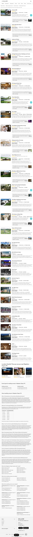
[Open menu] (2, 1)
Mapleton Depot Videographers (21, 471)
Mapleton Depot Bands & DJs (21, 467)
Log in (19, 522)
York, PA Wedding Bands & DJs (6, 489)
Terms (9, 534)
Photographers (7, 3)
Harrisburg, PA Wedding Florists (21, 510)
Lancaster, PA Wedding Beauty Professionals (23, 504)
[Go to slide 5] (7, 15)
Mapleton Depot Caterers (5, 472)
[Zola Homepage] (5, 1)
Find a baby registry (21, 525)
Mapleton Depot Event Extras (6, 467)
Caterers (16, 3)
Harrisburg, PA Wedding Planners (6, 502)
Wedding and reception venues (9, 5)
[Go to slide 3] (5, 15)
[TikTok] (24, 530)
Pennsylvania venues (16, 5)
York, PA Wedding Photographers (21, 490)
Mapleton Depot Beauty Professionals (7, 473)
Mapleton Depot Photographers (21, 472)
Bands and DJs (29, 3)
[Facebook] (18, 530)
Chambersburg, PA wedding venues (21, 480)
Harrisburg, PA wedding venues (6, 480)
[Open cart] (30, 1)
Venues (3, 3)
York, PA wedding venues (5, 481)
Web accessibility (21, 534)
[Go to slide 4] (6, 15)
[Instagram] (22, 530)
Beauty (22, 3)
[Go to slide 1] (4, 15)
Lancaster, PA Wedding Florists (21, 507)
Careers (3, 523)
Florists (19, 3)
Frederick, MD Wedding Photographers (22, 489)
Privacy (7, 534)
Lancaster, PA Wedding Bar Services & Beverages (23, 514)
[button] (9, 10)
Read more (26, 20)
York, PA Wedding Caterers (5, 496)
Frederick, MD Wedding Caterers (6, 497)
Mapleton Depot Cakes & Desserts (6, 471)
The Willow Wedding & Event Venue (6, 388)
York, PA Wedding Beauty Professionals (22, 500)
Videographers (12, 3)
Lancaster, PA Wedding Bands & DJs (7, 490)
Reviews (3, 522)
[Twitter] (21, 530)
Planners (25, 3)
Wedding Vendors (3, 5)
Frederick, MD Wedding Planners (6, 503)
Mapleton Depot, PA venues (22, 5)
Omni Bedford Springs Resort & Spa (6, 387)
